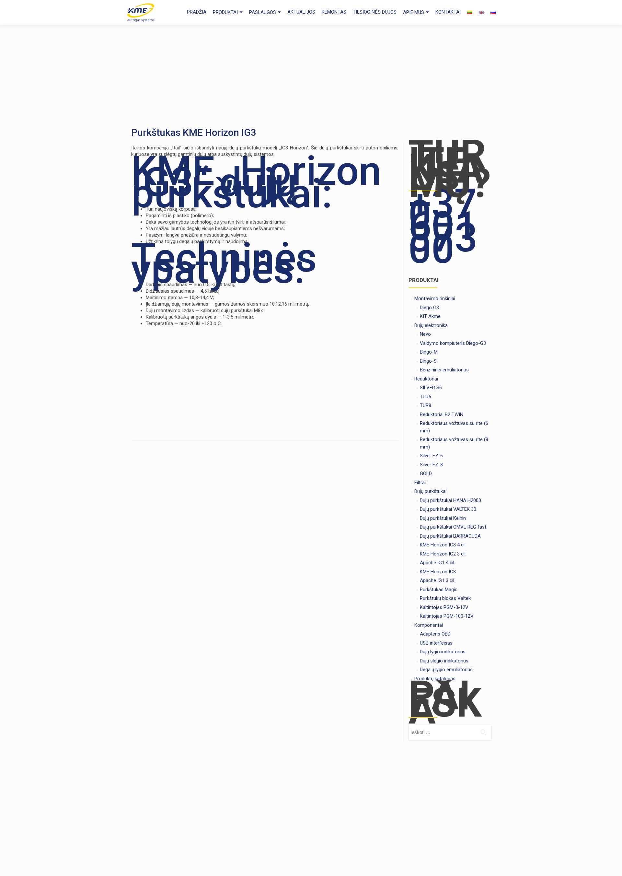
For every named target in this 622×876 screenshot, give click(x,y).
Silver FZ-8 (431, 465)
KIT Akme (430, 316)
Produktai (225, 12)
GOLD (426, 473)
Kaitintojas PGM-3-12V (444, 607)
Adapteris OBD (435, 634)
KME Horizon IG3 (438, 572)
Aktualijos (301, 12)
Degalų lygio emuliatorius (446, 669)
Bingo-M (429, 352)
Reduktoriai (426, 379)
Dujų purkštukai (430, 491)
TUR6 (425, 397)
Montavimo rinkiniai (434, 298)
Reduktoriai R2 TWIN (441, 414)
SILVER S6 (431, 388)
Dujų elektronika (431, 325)
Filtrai (420, 482)
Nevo (425, 334)
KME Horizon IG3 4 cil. (443, 545)
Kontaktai (448, 12)
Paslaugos (262, 12)
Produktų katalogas (434, 679)
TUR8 (425, 405)
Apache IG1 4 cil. (437, 563)
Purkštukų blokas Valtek (445, 598)
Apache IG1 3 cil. (437, 580)
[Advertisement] (311, 73)
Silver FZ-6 (431, 456)
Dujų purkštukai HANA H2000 (450, 500)
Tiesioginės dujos (375, 12)
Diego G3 (429, 307)
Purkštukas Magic (438, 589)
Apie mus (413, 12)
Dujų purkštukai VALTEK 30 (448, 509)
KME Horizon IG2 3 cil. (443, 554)
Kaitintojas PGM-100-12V (447, 616)
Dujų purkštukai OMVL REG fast (453, 527)
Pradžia (196, 12)
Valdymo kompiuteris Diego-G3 (453, 343)
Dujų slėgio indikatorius (444, 661)
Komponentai (428, 625)
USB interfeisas (436, 643)
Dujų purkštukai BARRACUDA (450, 536)
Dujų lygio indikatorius (443, 652)
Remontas (334, 12)
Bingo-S (428, 361)
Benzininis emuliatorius (444, 370)
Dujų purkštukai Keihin (443, 518)
